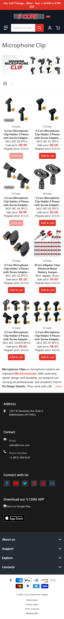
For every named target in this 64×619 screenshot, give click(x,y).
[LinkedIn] (52, 483)
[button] (6, 27)
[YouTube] (16, 483)
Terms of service (32, 609)
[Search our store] (39, 28)
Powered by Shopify (39, 594)
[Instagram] (34, 483)
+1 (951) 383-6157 (19, 457)
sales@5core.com (19, 445)
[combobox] (27, 28)
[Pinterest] (43, 483)
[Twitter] (25, 483)
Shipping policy (32, 613)
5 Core (27, 594)
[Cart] (58, 28)
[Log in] (49, 28)
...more (57, 386)
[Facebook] (7, 483)
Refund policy (32, 600)
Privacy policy (32, 604)
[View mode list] (11, 84)
